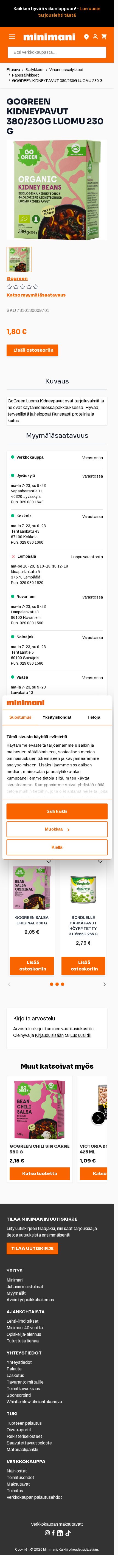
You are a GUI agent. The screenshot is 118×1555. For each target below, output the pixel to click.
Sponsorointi (19, 1395)
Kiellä (57, 847)
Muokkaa (54, 829)
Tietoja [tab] (93, 717)
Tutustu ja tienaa (23, 1341)
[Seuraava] (104, 984)
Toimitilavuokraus (23, 1388)
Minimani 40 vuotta (25, 1327)
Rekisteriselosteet (24, 1436)
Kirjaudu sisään (49, 1035)
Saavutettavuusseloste (29, 1443)
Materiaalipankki (22, 1449)
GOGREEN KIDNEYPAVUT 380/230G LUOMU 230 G (57, 81)
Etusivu (13, 70)
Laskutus (15, 1375)
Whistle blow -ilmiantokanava (34, 1401)
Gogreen (17, 278)
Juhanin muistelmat (25, 1286)
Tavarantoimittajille (25, 1382)
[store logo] (49, 37)
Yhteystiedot (19, 1362)
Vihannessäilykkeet (66, 70)
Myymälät (16, 1293)
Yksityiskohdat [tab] (57, 717)
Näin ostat (17, 1471)
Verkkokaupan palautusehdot (34, 1497)
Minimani (15, 1280)
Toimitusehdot (20, 1477)
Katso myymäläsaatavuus (36, 295)
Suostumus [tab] (20, 717)
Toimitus (15, 1490)
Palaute (14, 1369)
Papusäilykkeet (25, 75)
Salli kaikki (57, 811)
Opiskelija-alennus (24, 1334)
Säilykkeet (35, 70)
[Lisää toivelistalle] (49, 861)
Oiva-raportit (19, 1429)
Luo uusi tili (80, 1035)
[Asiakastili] (95, 36)
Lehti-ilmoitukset (23, 1321)
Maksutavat (18, 1484)
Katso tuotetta (39, 1173)
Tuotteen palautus (25, 1423)
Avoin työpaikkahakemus (30, 1299)
